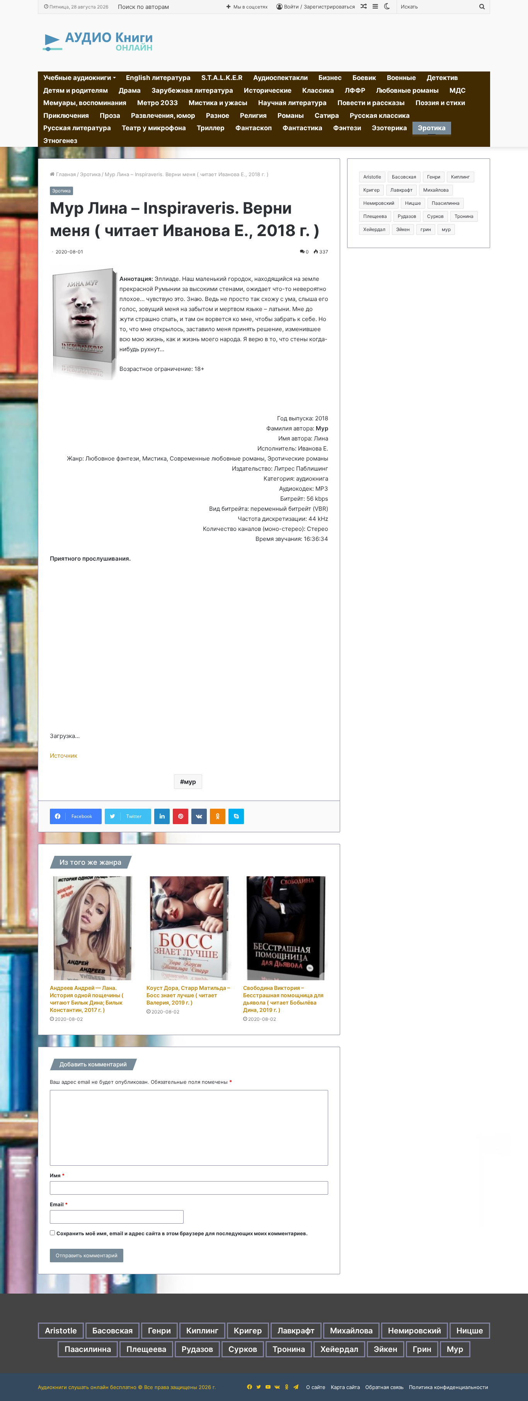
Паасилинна (446, 203)
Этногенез (60, 141)
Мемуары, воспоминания (84, 103)
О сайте (315, 1387)
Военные (401, 78)
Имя (57, 1175)
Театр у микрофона (154, 128)
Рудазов (407, 216)
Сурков (435, 216)
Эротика (432, 128)
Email (59, 1204)
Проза (110, 115)
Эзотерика (389, 128)
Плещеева (375, 216)
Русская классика (380, 115)
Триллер (211, 128)
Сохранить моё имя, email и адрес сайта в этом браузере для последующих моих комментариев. (182, 1233)
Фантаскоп (253, 128)
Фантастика (302, 128)
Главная (65, 174)
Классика (318, 90)
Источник (63, 755)
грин (426, 229)
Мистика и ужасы (218, 103)
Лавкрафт (401, 190)
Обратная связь (384, 1387)
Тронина (464, 216)
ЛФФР (355, 90)
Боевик (364, 78)
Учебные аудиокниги (77, 78)
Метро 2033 (157, 103)
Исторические (267, 90)
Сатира (327, 115)
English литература (158, 78)
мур (190, 782)
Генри (433, 177)
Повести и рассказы (371, 103)
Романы (291, 115)
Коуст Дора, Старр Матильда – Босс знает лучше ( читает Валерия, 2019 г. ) (188, 995)
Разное (217, 115)
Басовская (404, 177)
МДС (458, 90)
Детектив (442, 78)
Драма (130, 90)
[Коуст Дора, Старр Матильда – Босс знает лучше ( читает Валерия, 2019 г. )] (189, 928)
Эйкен (403, 229)
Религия (253, 115)
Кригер (371, 190)
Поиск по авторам (143, 6)
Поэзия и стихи (440, 103)
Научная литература (292, 103)
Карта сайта (345, 1387)
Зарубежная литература (192, 90)
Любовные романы (407, 90)
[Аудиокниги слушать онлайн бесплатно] (96, 42)
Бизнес (330, 78)
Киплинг (460, 177)
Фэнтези (347, 128)
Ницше (413, 203)
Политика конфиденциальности (448, 1387)
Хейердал (374, 229)
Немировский (378, 203)
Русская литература (77, 128)
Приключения (66, 115)
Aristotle (372, 177)
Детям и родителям (75, 90)
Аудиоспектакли (280, 78)
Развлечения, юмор (163, 115)
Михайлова (436, 190)
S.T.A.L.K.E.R (221, 78)
